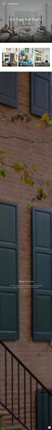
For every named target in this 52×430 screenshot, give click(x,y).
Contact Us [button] (26, 291)
